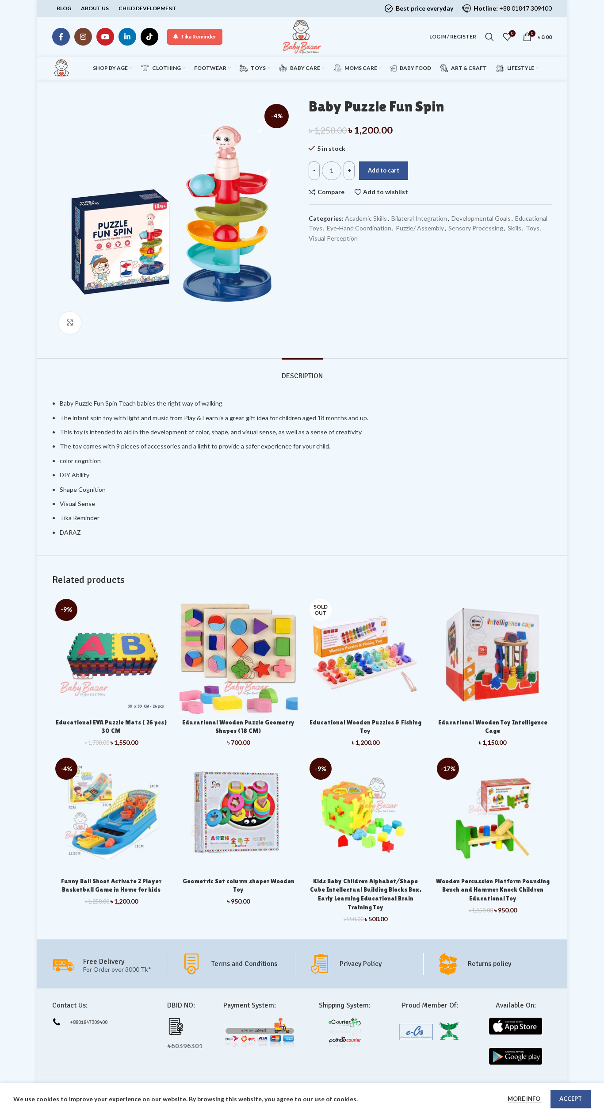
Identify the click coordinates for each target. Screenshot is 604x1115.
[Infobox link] (237, 964)
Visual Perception (333, 238)
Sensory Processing (475, 228)
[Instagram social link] (83, 37)
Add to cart (383, 170)
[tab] (302, 371)
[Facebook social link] (61, 37)
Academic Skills (366, 218)
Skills (514, 228)
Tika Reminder (198, 36)
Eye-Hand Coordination (359, 228)
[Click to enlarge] (70, 323)
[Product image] (365, 655)
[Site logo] (302, 36)
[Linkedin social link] (127, 37)
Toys (532, 228)
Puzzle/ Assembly (420, 228)
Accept (570, 1098)
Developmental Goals (481, 218)
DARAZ (71, 532)
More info (525, 1098)
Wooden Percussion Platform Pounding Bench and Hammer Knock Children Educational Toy (493, 889)
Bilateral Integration (419, 218)
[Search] (489, 37)
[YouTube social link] (105, 37)
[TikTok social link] (149, 37)
